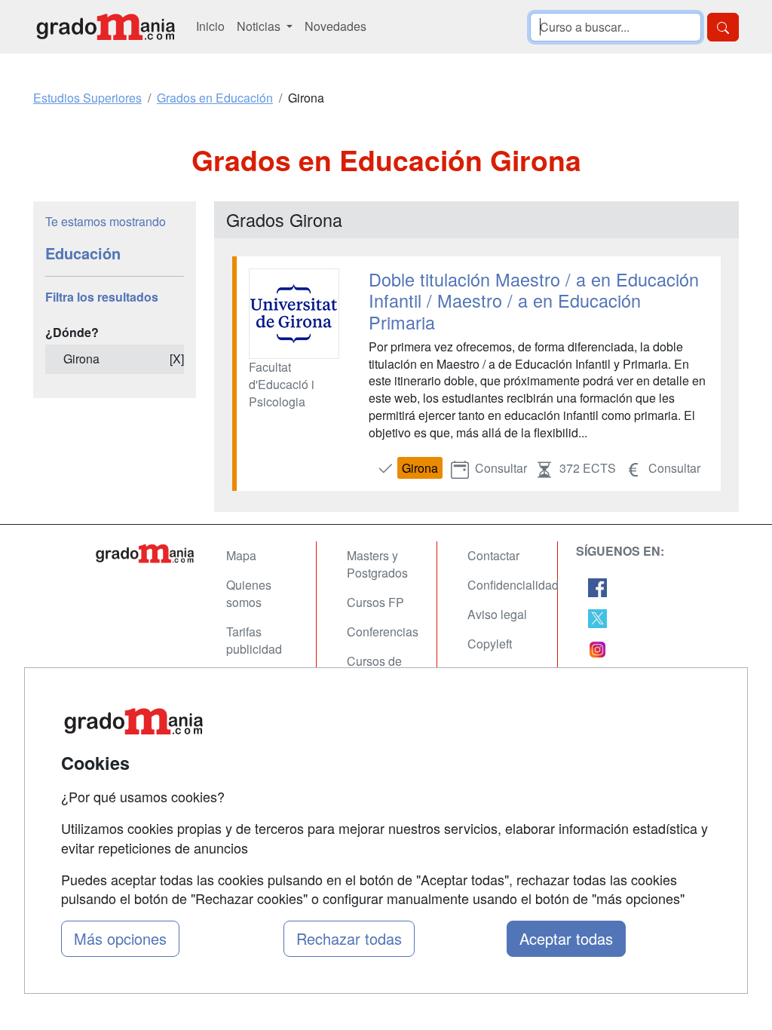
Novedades (335, 26)
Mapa (241, 555)
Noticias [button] (260, 26)
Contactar (493, 555)
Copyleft (489, 643)
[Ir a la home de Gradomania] (105, 27)
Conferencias (382, 631)
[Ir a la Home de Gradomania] (144, 553)
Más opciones (120, 938)
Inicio (210, 26)
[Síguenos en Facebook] (597, 585)
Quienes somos (248, 593)
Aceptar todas (566, 938)
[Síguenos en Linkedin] (597, 648)
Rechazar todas (349, 938)
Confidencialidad (513, 584)
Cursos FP (375, 602)
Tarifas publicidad (254, 640)
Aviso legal (497, 614)
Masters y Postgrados (377, 564)
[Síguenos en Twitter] (597, 617)
